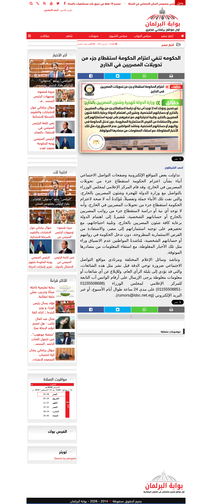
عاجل (180, 2)
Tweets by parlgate (65, 458)
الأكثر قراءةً (58, 280)
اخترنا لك (60, 171)
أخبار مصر (167, 44)
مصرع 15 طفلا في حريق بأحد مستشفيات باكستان (105, 3)
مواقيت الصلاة (55, 378)
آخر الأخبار (60, 54)
